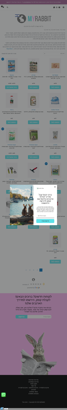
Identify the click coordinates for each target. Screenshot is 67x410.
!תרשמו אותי (45, 221)
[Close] (55, 187)
